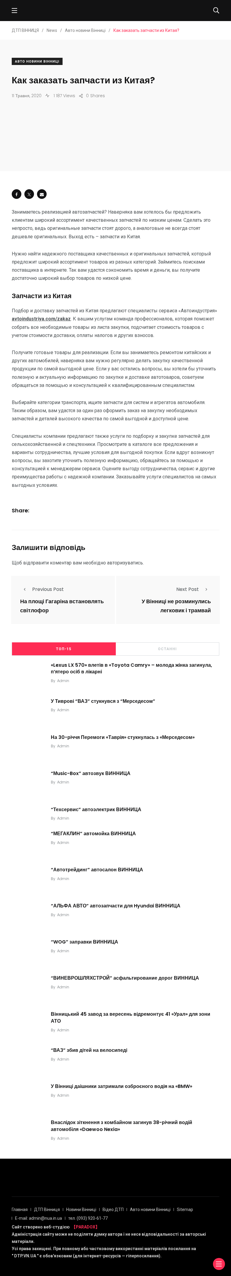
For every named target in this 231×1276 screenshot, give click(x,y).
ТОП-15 (63, 649)
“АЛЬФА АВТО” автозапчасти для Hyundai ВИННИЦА (115, 905)
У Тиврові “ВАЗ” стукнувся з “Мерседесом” (103, 700)
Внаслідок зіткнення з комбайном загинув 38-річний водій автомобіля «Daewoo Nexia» (121, 1125)
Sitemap (185, 1209)
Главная (20, 1209)
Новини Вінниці (81, 1209)
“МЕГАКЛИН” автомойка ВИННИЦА (93, 833)
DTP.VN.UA (25, 1255)
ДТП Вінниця (47, 1209)
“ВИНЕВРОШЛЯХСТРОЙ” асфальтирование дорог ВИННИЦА (125, 978)
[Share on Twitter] (29, 194)
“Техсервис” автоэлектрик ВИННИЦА (96, 809)
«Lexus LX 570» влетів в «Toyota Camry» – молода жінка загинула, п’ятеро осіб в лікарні (131, 668)
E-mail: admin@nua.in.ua (38, 1218)
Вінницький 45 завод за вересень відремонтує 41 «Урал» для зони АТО (130, 1017)
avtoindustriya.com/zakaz (41, 319)
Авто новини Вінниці (37, 61)
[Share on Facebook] (16, 194)
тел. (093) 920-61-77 (88, 1218)
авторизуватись (125, 563)
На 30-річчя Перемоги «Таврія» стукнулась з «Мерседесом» (123, 737)
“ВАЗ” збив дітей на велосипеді (89, 1050)
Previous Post (48, 589)
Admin (63, 680)
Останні (167, 649)
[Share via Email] (42, 194)
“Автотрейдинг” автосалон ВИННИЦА (97, 869)
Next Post (187, 589)
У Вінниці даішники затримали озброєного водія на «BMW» (121, 1086)
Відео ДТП (113, 1209)
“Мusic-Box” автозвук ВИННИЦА (91, 773)
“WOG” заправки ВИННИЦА (84, 941)
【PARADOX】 (86, 1227)
